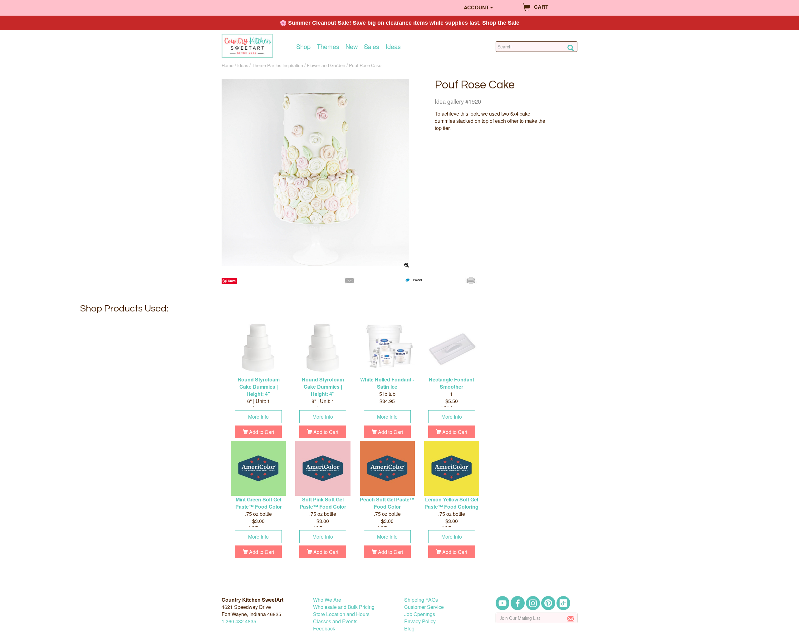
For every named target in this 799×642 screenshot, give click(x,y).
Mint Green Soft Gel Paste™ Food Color (258, 503)
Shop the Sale (500, 23)
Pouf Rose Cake (365, 65)
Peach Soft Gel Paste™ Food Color (387, 503)
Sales (371, 46)
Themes (328, 46)
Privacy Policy (420, 621)
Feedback (324, 628)
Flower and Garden (326, 65)
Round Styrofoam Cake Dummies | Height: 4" (259, 386)
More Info (258, 416)
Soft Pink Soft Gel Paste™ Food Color (323, 503)
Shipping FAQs (421, 599)
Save (232, 280)
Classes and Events (335, 621)
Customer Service (424, 606)
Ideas (393, 46)
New (352, 46)
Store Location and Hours (341, 614)
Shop (303, 46)
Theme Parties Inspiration (277, 65)
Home (227, 65)
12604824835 (239, 621)
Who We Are (327, 599)
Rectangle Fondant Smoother (451, 383)
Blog (409, 628)
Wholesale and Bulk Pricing (344, 606)
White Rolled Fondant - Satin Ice (387, 383)
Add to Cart (261, 431)
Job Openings (419, 614)
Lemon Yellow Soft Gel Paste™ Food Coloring (451, 503)
